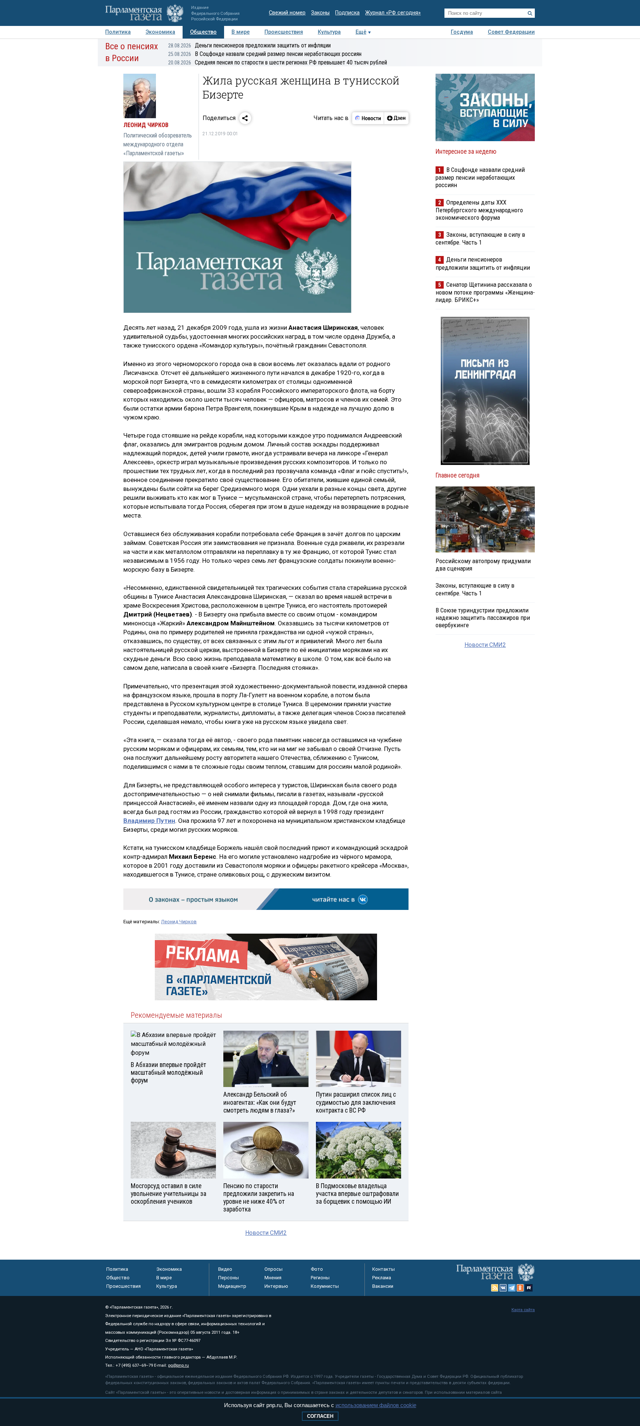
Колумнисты (325, 1286)
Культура (329, 32)
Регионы (320, 1277)
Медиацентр (232, 1286)
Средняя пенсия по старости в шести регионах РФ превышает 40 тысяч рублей (277, 62)
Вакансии (382, 1286)
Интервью (276, 1286)
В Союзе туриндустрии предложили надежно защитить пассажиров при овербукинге (483, 617)
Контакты (383, 1269)
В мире (240, 32)
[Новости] (368, 118)
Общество (203, 32)
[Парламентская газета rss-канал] (495, 1288)
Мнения (272, 1277)
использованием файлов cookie (376, 1405)
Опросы (273, 1269)
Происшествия (283, 32)
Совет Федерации (511, 32)
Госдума (462, 32)
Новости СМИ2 (266, 1232)
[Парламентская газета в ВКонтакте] (503, 1288)
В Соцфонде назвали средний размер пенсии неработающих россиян (264, 53)
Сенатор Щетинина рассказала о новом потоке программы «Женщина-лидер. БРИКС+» (485, 292)
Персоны (228, 1277)
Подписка (347, 13)
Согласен (320, 1416)
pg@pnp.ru (178, 1365)
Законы (320, 13)
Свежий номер (287, 13)
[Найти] (530, 13)
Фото (317, 1269)
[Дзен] (396, 118)
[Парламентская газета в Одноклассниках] (520, 1288)
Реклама (381, 1277)
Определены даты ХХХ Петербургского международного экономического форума (479, 210)
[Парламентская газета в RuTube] (529, 1288)
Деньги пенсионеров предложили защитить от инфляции (249, 45)
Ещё (361, 32)
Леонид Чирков (179, 921)
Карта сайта (523, 1309)
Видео (225, 1269)
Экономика (160, 32)
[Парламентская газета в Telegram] (512, 1288)
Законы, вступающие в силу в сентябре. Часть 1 (480, 238)
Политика (118, 32)
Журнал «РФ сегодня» (393, 13)
